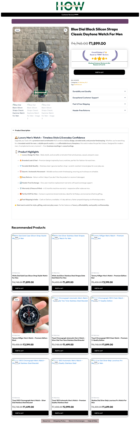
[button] (65, 30)
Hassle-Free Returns (81, 110)
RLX (86, 82)
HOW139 (76, 84)
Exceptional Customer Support (85, 97)
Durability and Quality (82, 91)
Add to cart (99, 72)
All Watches (81, 82)
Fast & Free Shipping (81, 104)
